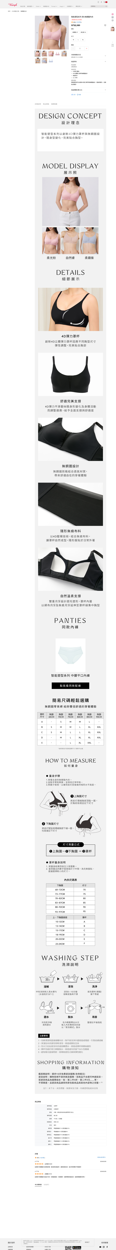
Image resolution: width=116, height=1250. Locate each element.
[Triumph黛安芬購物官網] (12, 4)
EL (83, 39)
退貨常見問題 (29, 1246)
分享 (74, 94)
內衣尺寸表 (48, 1246)
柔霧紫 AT (75, 32)
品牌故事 (10, 1246)
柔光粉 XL (83, 32)
